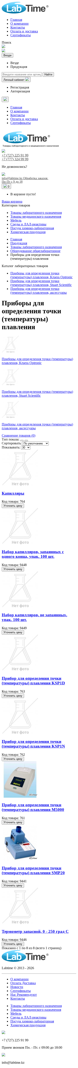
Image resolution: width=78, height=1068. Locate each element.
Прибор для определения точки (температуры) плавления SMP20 (33, 870)
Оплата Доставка (23, 983)
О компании (19, 23)
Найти (48, 74)
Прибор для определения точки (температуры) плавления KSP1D (33, 680)
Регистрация (19, 87)
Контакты (17, 27)
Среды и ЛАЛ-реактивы (28, 224)
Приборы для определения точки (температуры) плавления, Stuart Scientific (41, 283)
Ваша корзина (12, 201)
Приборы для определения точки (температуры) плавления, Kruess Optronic (41, 275)
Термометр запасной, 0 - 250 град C (35, 931)
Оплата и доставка (24, 31)
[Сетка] (22, 440)
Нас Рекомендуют (23, 994)
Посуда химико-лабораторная (32, 228)
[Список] (26, 440)
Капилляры (13, 493)
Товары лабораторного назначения (36, 212)
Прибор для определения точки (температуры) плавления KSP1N (33, 743)
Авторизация (20, 91)
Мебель (15, 220)
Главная (16, 19)
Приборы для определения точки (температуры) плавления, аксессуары (38, 290)
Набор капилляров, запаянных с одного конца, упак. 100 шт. (33, 554)
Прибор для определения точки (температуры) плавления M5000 (33, 807)
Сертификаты (20, 35)
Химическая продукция (28, 232)
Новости (16, 987)
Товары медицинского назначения (35, 216)
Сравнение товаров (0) (18, 435)
